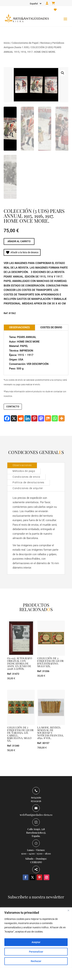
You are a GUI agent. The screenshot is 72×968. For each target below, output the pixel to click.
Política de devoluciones (28, 482)
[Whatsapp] (55, 418)
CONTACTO (12, 406)
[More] (62, 418)
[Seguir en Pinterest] (39, 877)
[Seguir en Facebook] (25, 877)
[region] (36, 937)
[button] (62, 73)
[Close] (68, 910)
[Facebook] (7, 418)
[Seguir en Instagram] (46, 877)
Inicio (7, 42)
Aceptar (36, 942)
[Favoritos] (55, 10)
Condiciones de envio (26, 476)
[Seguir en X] (32, 877)
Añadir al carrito (19, 241)
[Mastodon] (41, 418)
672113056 (36, 801)
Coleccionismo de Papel (25, 42)
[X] (14, 418)
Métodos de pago (24, 471)
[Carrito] (53, 3)
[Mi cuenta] (47, 3)
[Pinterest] (34, 418)
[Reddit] (21, 418)
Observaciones (22, 465)
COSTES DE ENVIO (51, 327)
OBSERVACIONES (19, 327)
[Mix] (48, 418)
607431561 (36, 797)
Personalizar (36, 951)
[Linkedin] (27, 418)
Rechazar (36, 961)
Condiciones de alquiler (28, 488)
